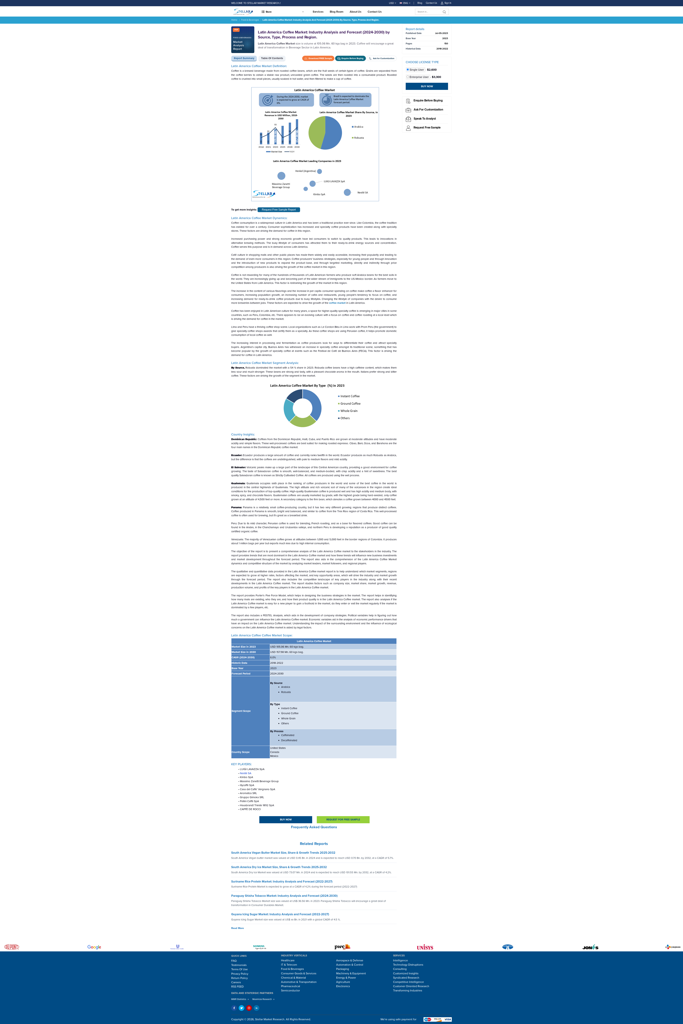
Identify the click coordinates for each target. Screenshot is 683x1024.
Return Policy (239, 978)
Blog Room (337, 12)
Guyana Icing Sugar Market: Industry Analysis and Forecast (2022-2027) (280, 914)
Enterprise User (419, 77)
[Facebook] (234, 1008)
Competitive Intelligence (408, 982)
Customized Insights (405, 973)
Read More (237, 928)
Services (318, 12)
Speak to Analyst (425, 118)
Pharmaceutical (290, 986)
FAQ (234, 961)
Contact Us (431, 2)
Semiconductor (290, 990)
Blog (419, 2)
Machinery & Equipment (351, 973)
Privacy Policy (239, 974)
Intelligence (400, 960)
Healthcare (288, 960)
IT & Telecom (289, 965)
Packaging (342, 969)
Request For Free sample (343, 819)
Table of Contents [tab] (272, 58)
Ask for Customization (428, 109)
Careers (236, 982)
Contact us (375, 12)
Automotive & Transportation (299, 982)
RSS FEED (237, 986)
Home (234, 20)
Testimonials (239, 965)
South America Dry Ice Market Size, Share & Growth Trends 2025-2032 (279, 867)
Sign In (447, 2)
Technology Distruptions (408, 965)
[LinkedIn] (256, 1008)
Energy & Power (346, 978)
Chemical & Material (293, 978)
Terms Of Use (239, 969)
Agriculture (343, 982)
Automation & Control (349, 965)
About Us (355, 12)
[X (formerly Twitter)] (241, 1008)
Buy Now (286, 819)
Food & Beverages (250, 20)
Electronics (343, 986)
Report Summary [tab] (244, 58)
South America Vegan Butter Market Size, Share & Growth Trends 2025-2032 (283, 853)
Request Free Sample (427, 127)
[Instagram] (249, 1008)
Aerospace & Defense (349, 960)
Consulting (400, 969)
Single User (417, 70)
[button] (282, 11)
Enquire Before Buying (428, 100)
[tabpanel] (314, 452)
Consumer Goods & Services (298, 973)
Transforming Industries (407, 990)
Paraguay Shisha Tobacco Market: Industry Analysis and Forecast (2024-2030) (284, 896)
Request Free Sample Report (279, 209)
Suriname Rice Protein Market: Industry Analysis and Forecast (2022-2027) (281, 881)
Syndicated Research (406, 978)
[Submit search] (444, 12)
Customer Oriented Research (411, 986)
